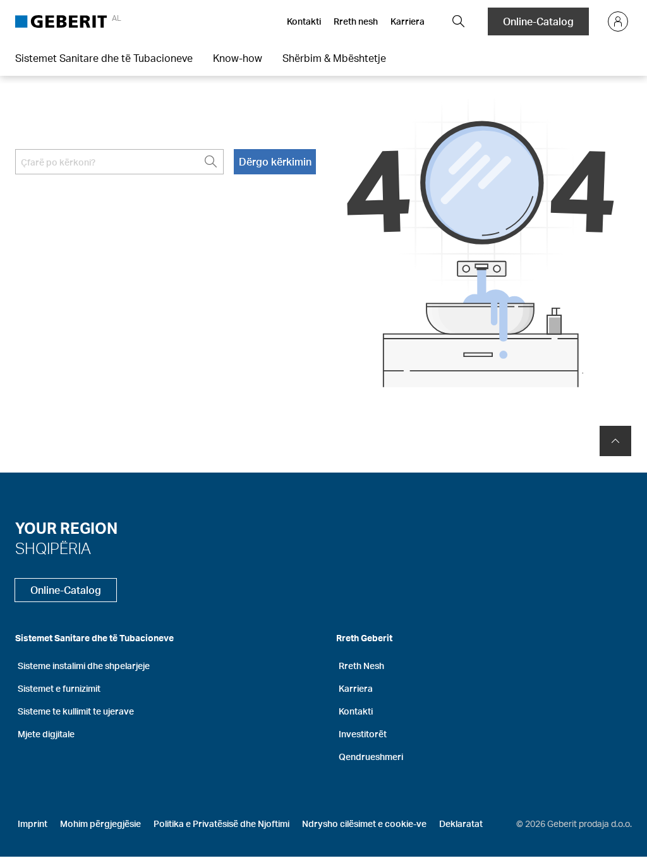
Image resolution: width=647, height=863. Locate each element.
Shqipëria (53, 548)
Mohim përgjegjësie (100, 823)
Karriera (407, 21)
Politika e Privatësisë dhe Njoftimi (221, 823)
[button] (459, 21)
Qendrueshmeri (371, 756)
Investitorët (363, 733)
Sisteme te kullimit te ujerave (76, 711)
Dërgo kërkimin (275, 161)
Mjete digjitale (46, 733)
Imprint (32, 823)
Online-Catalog (538, 21)
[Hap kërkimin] (459, 21)
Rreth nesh (356, 21)
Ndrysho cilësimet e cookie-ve (364, 823)
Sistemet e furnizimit (59, 688)
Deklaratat (461, 823)
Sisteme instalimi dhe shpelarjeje (84, 665)
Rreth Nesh (361, 665)
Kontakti (304, 21)
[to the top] (615, 441)
